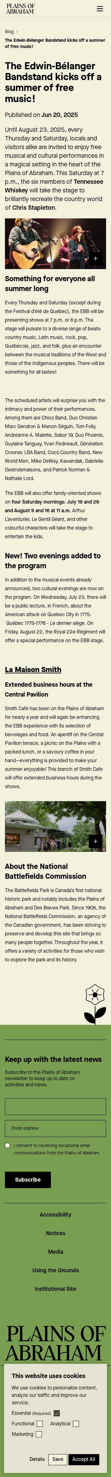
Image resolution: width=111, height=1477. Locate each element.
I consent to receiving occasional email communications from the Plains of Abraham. (57, 1149)
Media (55, 1252)
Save (57, 1459)
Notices (55, 1233)
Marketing (22, 1434)
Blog (10, 31)
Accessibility (56, 1215)
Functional (23, 1424)
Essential (31, 1413)
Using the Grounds (55, 1270)
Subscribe (28, 1180)
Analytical (60, 1424)
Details (37, 1459)
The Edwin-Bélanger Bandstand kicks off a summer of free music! (55, 43)
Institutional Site (55, 1289)
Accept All (83, 1459)
